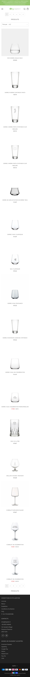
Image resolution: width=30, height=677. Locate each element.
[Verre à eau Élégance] (15, 287)
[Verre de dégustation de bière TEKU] (15, 184)
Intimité (3, 601)
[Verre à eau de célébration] (15, 356)
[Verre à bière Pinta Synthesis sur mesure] (15, 111)
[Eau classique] (15, 253)
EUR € (14, 666)
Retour (3, 604)
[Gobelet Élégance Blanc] (15, 494)
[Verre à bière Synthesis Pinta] (15, 77)
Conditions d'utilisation (7, 609)
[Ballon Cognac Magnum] (15, 460)
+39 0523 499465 (6, 624)
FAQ (2, 611)
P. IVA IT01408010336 (7, 614)
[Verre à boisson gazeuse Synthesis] (15, 322)
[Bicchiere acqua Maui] (15, 42)
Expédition (4, 606)
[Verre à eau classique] (15, 219)
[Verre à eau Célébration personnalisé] (15, 391)
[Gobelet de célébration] (15, 529)
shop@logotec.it (6, 622)
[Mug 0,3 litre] (15, 425)
